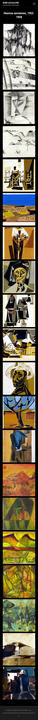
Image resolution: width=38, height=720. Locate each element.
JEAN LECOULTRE (11, 2)
